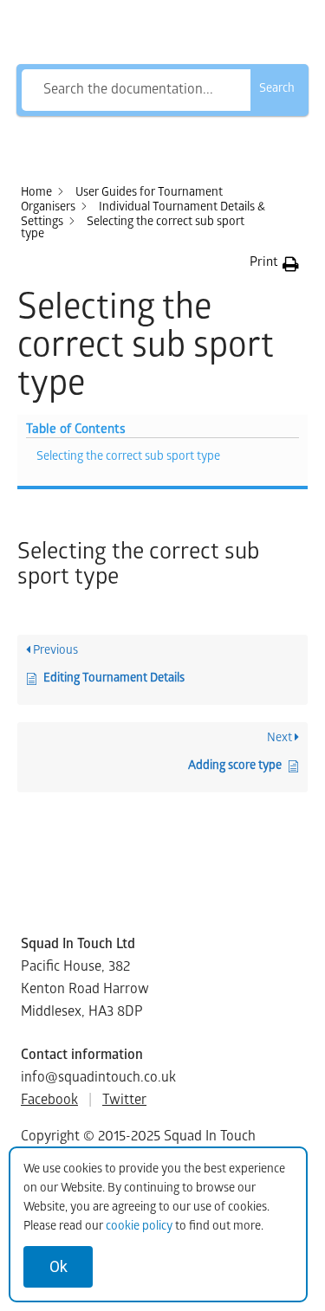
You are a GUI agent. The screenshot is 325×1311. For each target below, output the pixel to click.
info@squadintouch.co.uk (98, 1078)
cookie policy (139, 1227)
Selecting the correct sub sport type (128, 457)
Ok (58, 1266)
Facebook (49, 1101)
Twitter (124, 1101)
